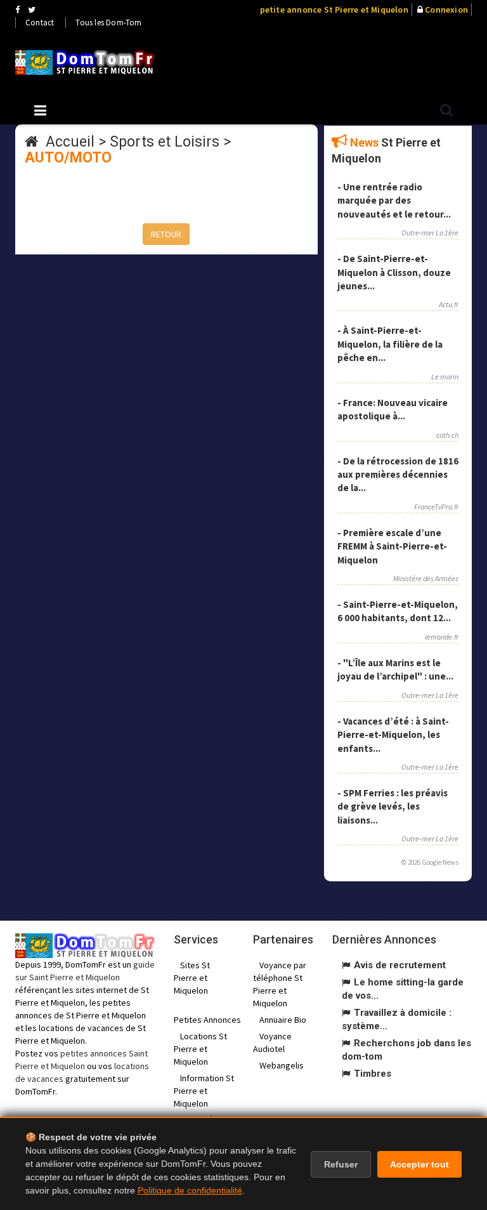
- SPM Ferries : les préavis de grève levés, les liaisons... (392, 806)
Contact (39, 22)
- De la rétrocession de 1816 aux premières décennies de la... (397, 474)
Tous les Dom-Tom (108, 22)
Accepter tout (419, 1164)
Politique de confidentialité (190, 1190)
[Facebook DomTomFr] (17, 9)
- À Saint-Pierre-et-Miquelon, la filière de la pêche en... (390, 344)
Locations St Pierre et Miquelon (200, 1048)
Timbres (372, 1073)
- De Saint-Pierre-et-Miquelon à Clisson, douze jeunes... (394, 272)
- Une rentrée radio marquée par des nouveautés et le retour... (394, 200)
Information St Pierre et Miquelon (204, 1090)
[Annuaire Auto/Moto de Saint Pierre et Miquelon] (85, 62)
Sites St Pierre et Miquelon (192, 977)
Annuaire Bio (282, 1019)
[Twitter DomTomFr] (32, 9)
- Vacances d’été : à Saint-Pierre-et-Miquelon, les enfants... (393, 734)
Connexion (446, 9)
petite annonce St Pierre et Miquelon (334, 9)
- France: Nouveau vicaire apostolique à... (392, 409)
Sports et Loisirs (164, 141)
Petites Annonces (207, 1019)
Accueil (70, 141)
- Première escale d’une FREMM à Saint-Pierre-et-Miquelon (392, 546)
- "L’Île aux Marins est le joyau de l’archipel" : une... (395, 669)
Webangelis (281, 1065)
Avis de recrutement (400, 965)
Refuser (341, 1164)
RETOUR (166, 234)
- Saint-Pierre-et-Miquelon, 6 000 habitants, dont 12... (397, 611)
